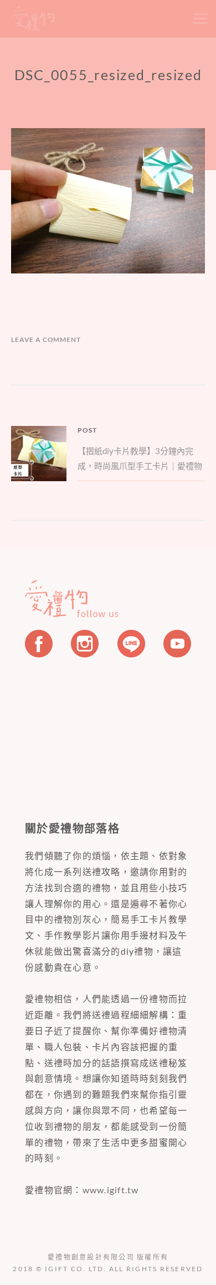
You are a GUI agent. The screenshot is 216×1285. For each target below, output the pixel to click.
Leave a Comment (46, 339)
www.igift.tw (111, 1189)
